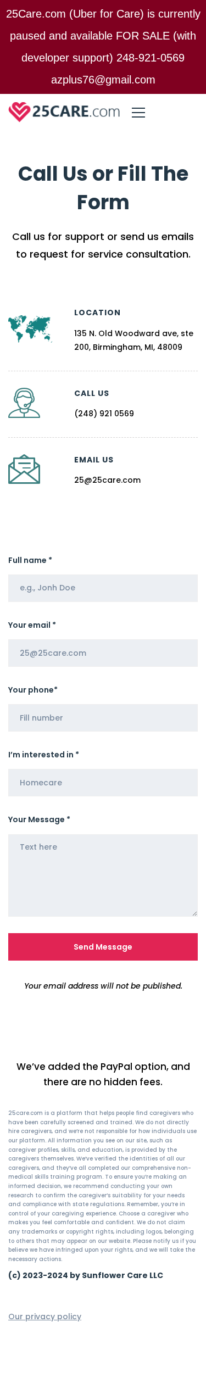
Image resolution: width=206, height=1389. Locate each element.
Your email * (32, 625)
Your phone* (33, 689)
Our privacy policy (44, 1316)
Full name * (30, 560)
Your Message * (39, 819)
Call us (91, 393)
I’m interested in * (43, 754)
